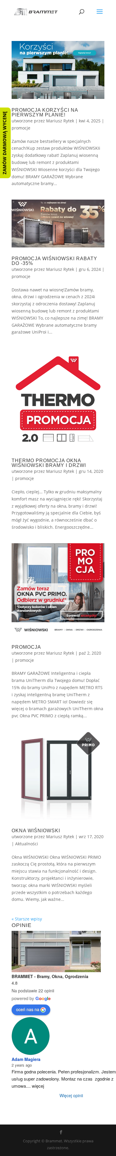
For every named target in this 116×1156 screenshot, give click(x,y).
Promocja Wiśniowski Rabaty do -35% (54, 261)
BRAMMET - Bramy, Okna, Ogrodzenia (50, 976)
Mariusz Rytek (60, 121)
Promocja (26, 647)
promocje (21, 128)
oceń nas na (27, 1009)
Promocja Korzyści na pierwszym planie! (45, 112)
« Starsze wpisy (27, 919)
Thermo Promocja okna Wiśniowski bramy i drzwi (49, 463)
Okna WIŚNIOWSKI (36, 830)
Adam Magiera (26, 1059)
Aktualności (26, 844)
